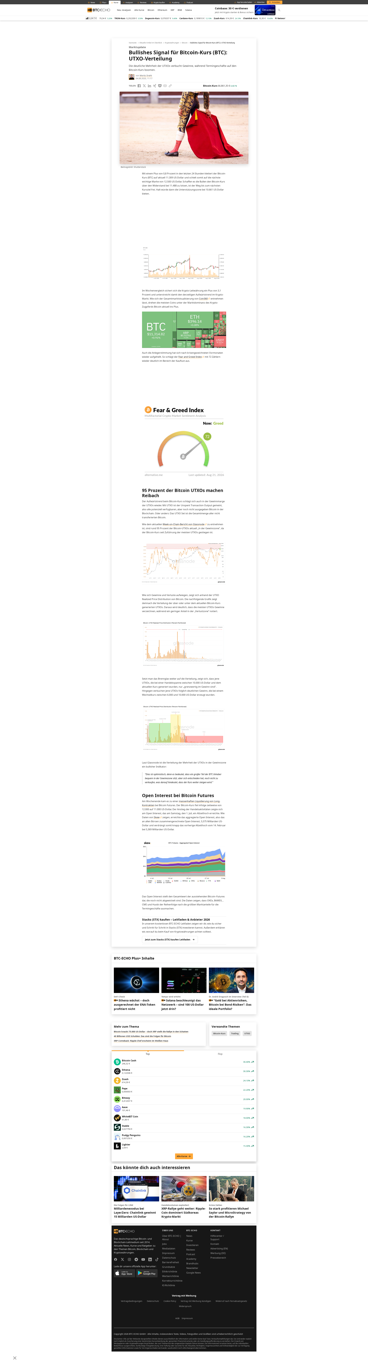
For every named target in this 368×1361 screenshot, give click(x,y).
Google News (193, 1272)
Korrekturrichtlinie (172, 1280)
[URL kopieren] (170, 85)
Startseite (133, 43)
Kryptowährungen (172, 43)
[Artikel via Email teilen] (165, 85)
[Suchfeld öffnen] (279, 10)
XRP (172, 10)
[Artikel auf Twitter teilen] (144, 85)
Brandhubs (192, 1263)
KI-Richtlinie (168, 1285)
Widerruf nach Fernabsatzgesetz (231, 1301)
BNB (180, 10)
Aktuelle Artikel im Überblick (150, 43)
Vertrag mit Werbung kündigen (196, 1301)
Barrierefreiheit (170, 1262)
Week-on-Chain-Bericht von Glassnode (183, 524)
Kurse (189, 1240)
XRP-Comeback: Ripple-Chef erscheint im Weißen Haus (141, 1040)
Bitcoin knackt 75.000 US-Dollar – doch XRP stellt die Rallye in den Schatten (151, 1031)
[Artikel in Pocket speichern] (160, 85)
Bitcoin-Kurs (219, 1033)
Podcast (190, 1254)
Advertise (260, 2)
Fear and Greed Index (190, 356)
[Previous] (3, 1356)
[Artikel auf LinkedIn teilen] (149, 85)
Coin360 (203, 298)
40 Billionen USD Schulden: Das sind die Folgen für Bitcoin (142, 1036)
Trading (235, 1033)
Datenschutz (169, 1257)
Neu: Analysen (124, 10)
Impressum (168, 1253)
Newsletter (192, 1268)
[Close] (15, 1358)
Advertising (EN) (219, 1248)
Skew (157, 817)
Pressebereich (218, 1257)
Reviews (190, 1249)
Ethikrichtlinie (169, 1271)
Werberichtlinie (170, 1276)
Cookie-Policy (170, 1301)
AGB (177, 1318)
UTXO (247, 1033)
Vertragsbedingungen (131, 1301)
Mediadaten (168, 1248)
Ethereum (162, 10)
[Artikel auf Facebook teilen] (139, 85)
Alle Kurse (139, 10)
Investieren (192, 1245)
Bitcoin (151, 10)
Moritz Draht (146, 75)
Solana (188, 10)
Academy (191, 1258)
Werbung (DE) (218, 1253)
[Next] (9, 1356)
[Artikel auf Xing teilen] (154, 85)
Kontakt (214, 1244)
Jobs (164, 1244)
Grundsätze (168, 1266)
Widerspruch (185, 1306)
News (189, 1235)
